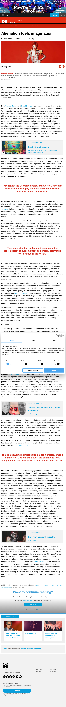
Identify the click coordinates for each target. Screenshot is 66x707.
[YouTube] (20, 676)
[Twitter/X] (13, 676)
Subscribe (38, 671)
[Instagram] (10, 676)
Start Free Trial (33, 604)
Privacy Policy (39, 669)
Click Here (17, 690)
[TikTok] (17, 676)
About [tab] (54, 340)
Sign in (5, 648)
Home (3, 26)
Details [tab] (33, 340)
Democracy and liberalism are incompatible (51, 636)
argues (11, 174)
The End (5, 209)
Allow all (53, 370)
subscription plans (28, 600)
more (20, 20)
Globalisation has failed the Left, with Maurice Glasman (12, 636)
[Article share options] (60, 66)
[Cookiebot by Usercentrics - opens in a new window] (57, 335)
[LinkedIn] (4, 676)
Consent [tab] (11, 340)
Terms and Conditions (53, 670)
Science (17, 26)
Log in (38, 610)
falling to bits (23, 445)
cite (63, 66)
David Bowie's (26, 106)
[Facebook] (7, 676)
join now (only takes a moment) (31, 648)
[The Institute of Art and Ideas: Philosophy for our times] (2, 15)
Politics (23, 26)
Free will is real (31, 633)
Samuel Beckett (11, 106)
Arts (29, 26)
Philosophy (10, 26)
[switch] (25, 364)
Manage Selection (33, 370)
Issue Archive (35, 26)
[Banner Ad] (33, 6)
